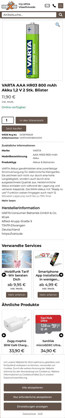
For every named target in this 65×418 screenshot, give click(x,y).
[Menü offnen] (60, 5)
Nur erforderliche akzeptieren (32, 397)
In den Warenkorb (31, 120)
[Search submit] (60, 14)
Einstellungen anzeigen (32, 406)
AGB (40, 413)
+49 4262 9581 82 (54, 6)
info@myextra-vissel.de (47, 6)
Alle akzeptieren (32, 387)
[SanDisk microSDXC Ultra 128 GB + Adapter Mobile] (48, 324)
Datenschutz (29, 413)
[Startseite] (9, 5)
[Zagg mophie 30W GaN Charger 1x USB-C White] (17, 324)
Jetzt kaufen (14, 128)
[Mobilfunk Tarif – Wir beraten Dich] (17, 259)
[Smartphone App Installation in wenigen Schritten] (48, 259)
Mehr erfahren (16, 294)
